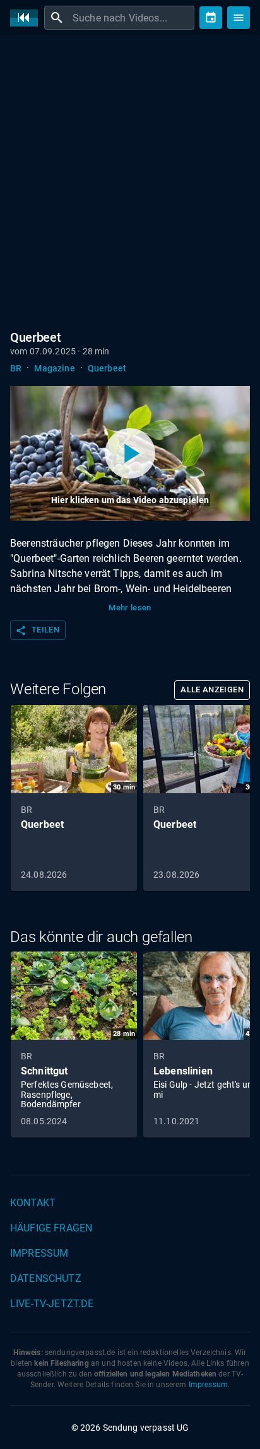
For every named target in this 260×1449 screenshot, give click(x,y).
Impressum (39, 1253)
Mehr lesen (130, 607)
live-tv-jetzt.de (51, 1304)
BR (15, 368)
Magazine (54, 368)
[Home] (27, 17)
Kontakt (33, 1203)
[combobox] (131, 18)
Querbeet (107, 368)
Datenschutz (45, 1278)
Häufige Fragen (51, 1228)
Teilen (37, 630)
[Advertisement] (130, 180)
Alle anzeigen (212, 689)
